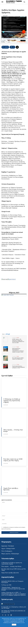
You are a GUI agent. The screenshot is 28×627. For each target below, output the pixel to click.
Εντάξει (14, 624)
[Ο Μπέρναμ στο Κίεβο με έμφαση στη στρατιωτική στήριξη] (14, 387)
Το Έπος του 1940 (6, 585)
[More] (17, 47)
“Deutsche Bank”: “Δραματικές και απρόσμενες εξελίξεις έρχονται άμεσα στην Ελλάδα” (13, 589)
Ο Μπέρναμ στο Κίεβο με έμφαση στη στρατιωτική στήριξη (11, 400)
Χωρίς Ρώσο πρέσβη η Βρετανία (10, 489)
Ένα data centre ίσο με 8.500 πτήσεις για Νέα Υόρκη (12, 459)
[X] (8, 615)
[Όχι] (26, 622)
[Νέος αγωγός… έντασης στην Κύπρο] (14, 418)
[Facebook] (2, 615)
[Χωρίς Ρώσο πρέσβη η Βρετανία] (14, 476)
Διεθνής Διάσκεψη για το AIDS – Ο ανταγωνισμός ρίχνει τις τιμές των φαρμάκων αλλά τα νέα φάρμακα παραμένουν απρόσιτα (13, 594)
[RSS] (5, 615)
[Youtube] (11, 615)
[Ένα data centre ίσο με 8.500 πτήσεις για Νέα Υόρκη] (14, 447)
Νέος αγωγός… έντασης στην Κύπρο (13, 430)
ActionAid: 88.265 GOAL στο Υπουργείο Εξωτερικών (12, 581)
